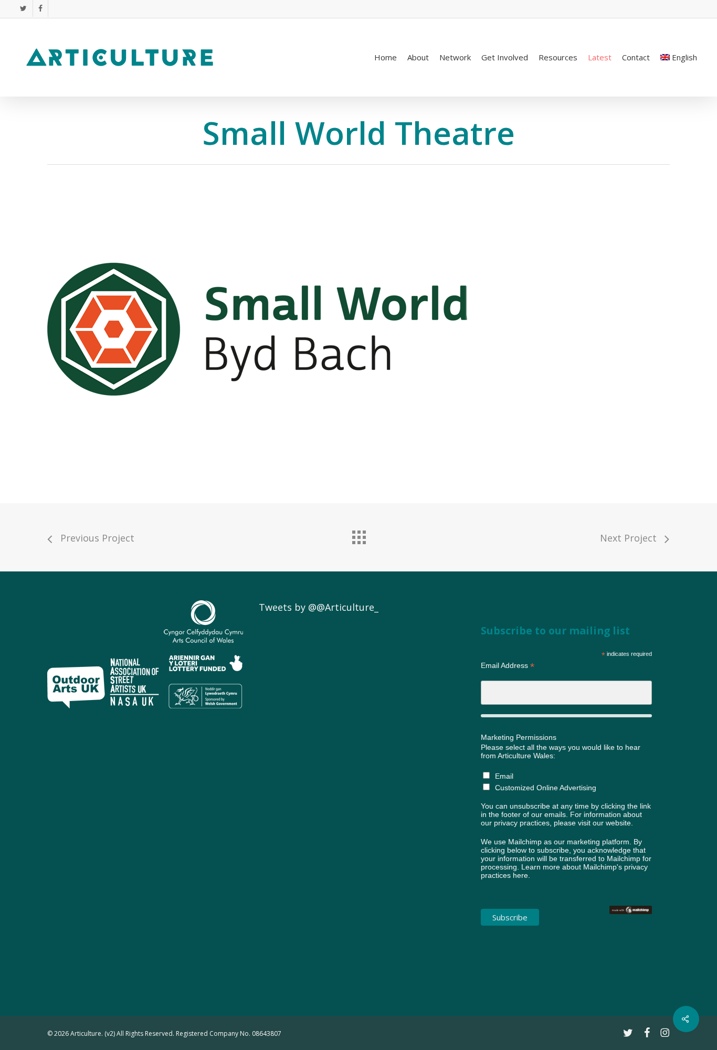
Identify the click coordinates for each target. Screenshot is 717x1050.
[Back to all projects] (358, 534)
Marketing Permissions (518, 737)
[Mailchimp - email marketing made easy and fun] (630, 919)
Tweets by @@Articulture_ (318, 607)
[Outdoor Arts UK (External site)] (76, 712)
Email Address (507, 666)
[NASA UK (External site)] (134, 712)
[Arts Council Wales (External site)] (203, 712)
